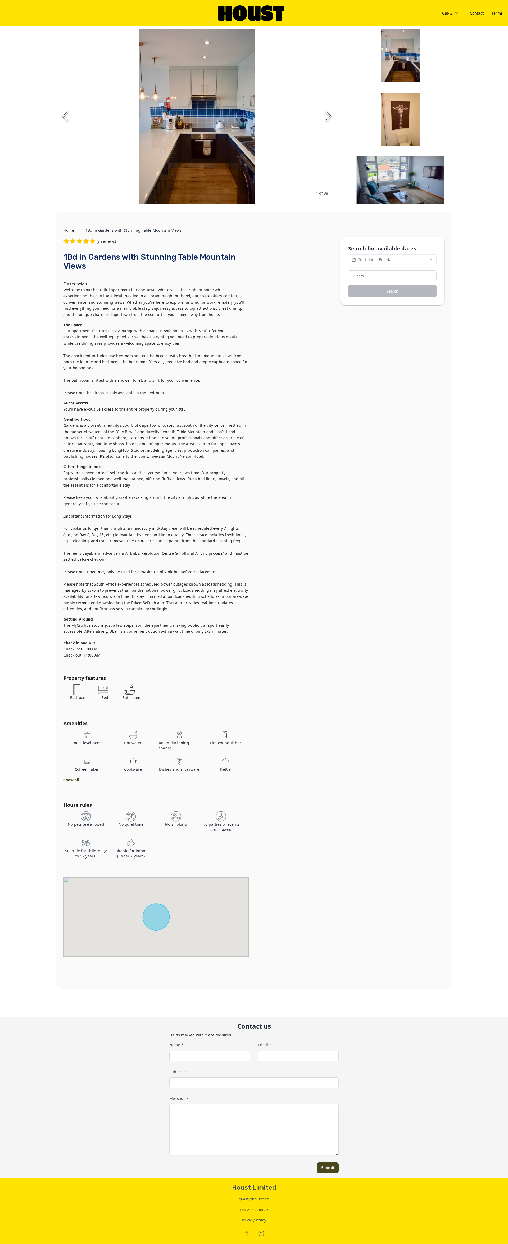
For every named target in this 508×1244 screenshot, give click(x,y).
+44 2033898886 (254, 1209)
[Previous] (65, 116)
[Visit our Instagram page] (261, 1233)
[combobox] (450, 13)
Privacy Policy (254, 1220)
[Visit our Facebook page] (247, 1233)
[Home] (251, 13)
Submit (327, 1167)
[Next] (328, 116)
